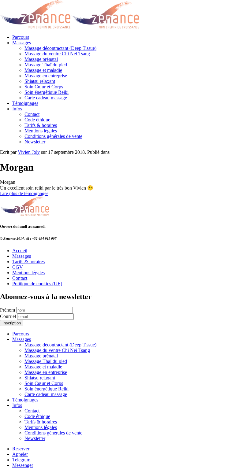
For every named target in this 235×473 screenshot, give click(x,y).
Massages (21, 42)
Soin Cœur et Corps (43, 86)
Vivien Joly (29, 152)
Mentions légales (40, 130)
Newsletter (34, 141)
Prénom (7, 309)
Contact (31, 114)
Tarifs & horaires (40, 125)
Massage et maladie (43, 70)
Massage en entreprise (45, 75)
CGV (17, 267)
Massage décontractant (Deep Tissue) (60, 48)
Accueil (19, 250)
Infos (17, 108)
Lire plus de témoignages (24, 193)
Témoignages (25, 103)
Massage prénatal (41, 59)
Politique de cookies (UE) (37, 283)
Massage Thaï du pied (45, 64)
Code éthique (37, 119)
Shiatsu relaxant (39, 81)
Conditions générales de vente (53, 136)
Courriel (8, 316)
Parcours (20, 37)
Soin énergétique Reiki (46, 92)
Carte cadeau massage (45, 97)
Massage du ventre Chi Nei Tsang (57, 53)
